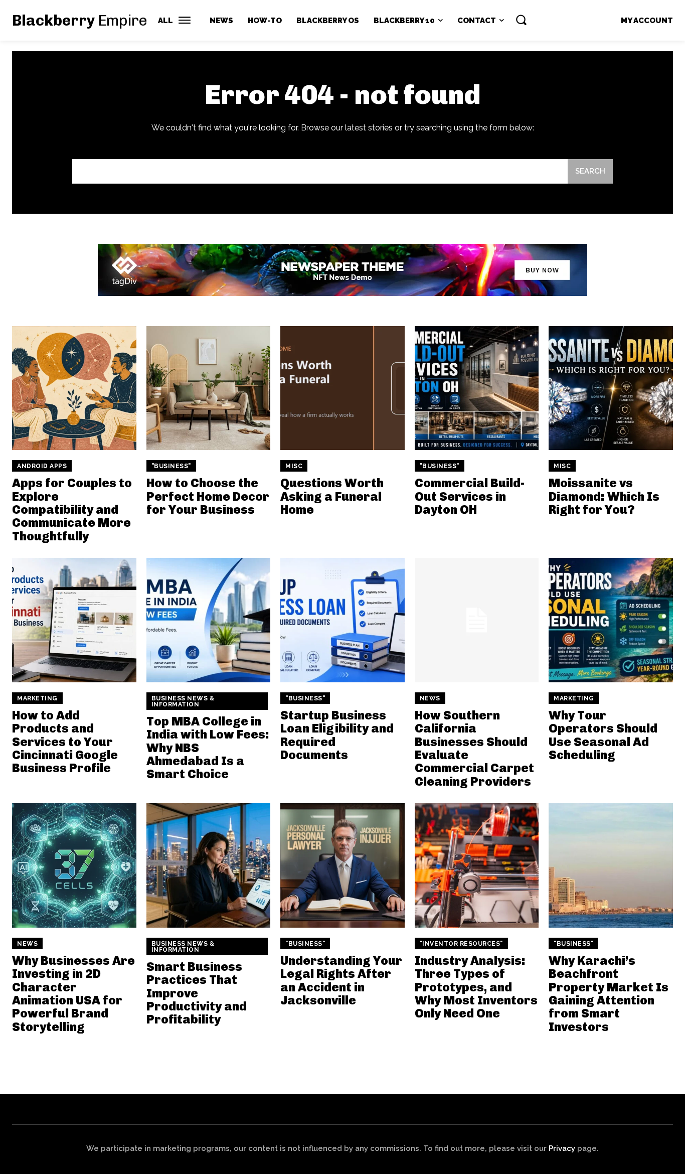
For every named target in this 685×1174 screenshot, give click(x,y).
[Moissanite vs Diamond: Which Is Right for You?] (611, 388)
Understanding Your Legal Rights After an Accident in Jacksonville (341, 980)
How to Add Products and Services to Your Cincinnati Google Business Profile (65, 742)
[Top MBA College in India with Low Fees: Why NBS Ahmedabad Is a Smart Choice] (208, 620)
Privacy (562, 1148)
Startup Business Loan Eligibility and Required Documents (337, 735)
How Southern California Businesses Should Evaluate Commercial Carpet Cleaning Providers (474, 748)
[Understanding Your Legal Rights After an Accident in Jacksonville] (342, 865)
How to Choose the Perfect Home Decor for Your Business (207, 496)
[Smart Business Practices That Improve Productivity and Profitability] (208, 865)
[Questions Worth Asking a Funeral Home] (342, 388)
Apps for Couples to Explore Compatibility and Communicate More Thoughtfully (72, 509)
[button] (521, 20)
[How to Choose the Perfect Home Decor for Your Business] (208, 388)
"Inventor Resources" (461, 943)
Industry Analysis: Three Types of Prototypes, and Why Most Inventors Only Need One (476, 987)
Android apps (42, 466)
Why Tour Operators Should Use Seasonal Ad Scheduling (603, 735)
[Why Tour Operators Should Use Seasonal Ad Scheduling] (611, 620)
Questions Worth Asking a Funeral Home (332, 496)
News (430, 698)
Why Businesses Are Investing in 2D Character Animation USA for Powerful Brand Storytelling (73, 993)
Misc (293, 466)
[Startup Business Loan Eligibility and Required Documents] (342, 620)
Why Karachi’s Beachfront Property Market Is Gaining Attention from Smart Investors (608, 993)
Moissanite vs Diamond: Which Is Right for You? (604, 496)
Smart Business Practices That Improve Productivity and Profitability (196, 993)
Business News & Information (183, 701)
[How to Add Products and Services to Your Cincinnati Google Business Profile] (74, 620)
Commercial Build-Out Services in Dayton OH (470, 496)
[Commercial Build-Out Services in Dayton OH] (477, 388)
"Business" (171, 466)
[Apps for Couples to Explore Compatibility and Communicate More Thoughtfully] (74, 388)
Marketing (37, 698)
